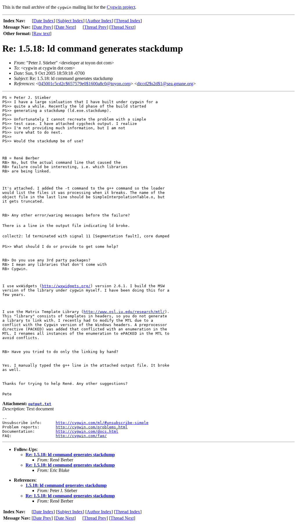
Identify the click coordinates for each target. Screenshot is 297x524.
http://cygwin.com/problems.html (92, 427)
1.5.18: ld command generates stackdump (66, 485)
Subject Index (70, 20)
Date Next (65, 27)
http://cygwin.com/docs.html (87, 431)
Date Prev (42, 27)
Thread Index (128, 20)
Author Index (99, 20)
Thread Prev (95, 27)
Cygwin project (121, 7)
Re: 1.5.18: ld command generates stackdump (70, 454)
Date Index (43, 20)
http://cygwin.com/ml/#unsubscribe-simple (102, 423)
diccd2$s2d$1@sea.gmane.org (165, 83)
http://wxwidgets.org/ (66, 286)
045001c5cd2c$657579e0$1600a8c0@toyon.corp (85, 83)
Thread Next (122, 27)
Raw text (41, 33)
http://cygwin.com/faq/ (81, 436)
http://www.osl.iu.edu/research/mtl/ (124, 312)
